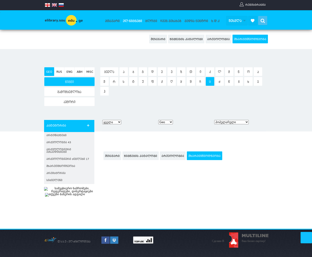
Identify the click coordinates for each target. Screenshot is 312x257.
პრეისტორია (56, 173)
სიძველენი (54, 180)
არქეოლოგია (218, 39)
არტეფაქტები (56, 136)
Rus (59, 72)
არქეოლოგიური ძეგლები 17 (67, 159)
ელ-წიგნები (132, 21)
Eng (69, 72)
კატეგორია (56, 126)
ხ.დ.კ (215, 21)
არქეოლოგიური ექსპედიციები (58, 151)
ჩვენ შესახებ (170, 21)
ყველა (109, 72)
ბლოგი (151, 21)
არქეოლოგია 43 (58, 143)
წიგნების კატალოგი (186, 39)
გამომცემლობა (69, 92)
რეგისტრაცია (255, 4)
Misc (89, 72)
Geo (49, 72)
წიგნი (69, 82)
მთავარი (112, 21)
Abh (79, 72)
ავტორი (69, 102)
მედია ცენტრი (196, 21)
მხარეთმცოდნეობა (250, 39)
